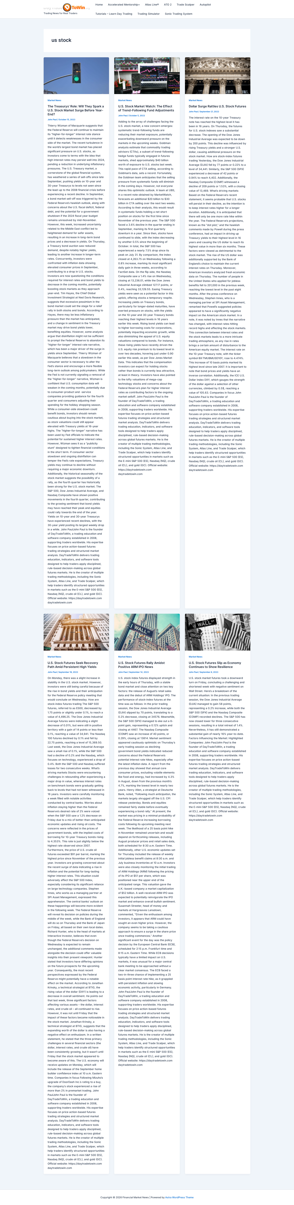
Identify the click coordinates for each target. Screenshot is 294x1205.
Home (99, 4)
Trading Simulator (149, 13)
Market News (54, 100)
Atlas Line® (152, 4)
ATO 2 (168, 4)
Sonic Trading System (178, 13)
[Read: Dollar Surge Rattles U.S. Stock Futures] (217, 75)
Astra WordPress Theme (179, 1197)
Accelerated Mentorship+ (124, 4)
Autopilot (205, 4)
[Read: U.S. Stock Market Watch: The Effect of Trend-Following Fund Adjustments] (147, 75)
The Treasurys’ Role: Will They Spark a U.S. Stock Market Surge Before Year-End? (76, 110)
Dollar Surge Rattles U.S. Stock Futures (217, 106)
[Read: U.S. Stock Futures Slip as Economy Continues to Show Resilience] (217, 632)
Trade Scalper (185, 4)
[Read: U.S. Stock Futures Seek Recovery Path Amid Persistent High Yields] (76, 632)
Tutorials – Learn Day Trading (113, 13)
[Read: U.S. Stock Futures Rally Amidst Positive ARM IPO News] (147, 632)
